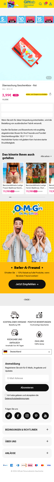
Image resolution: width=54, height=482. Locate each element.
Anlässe (10, 453)
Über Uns (10, 441)
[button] (3, 173)
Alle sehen (45, 156)
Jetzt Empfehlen (26, 284)
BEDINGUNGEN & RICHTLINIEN (21, 429)
